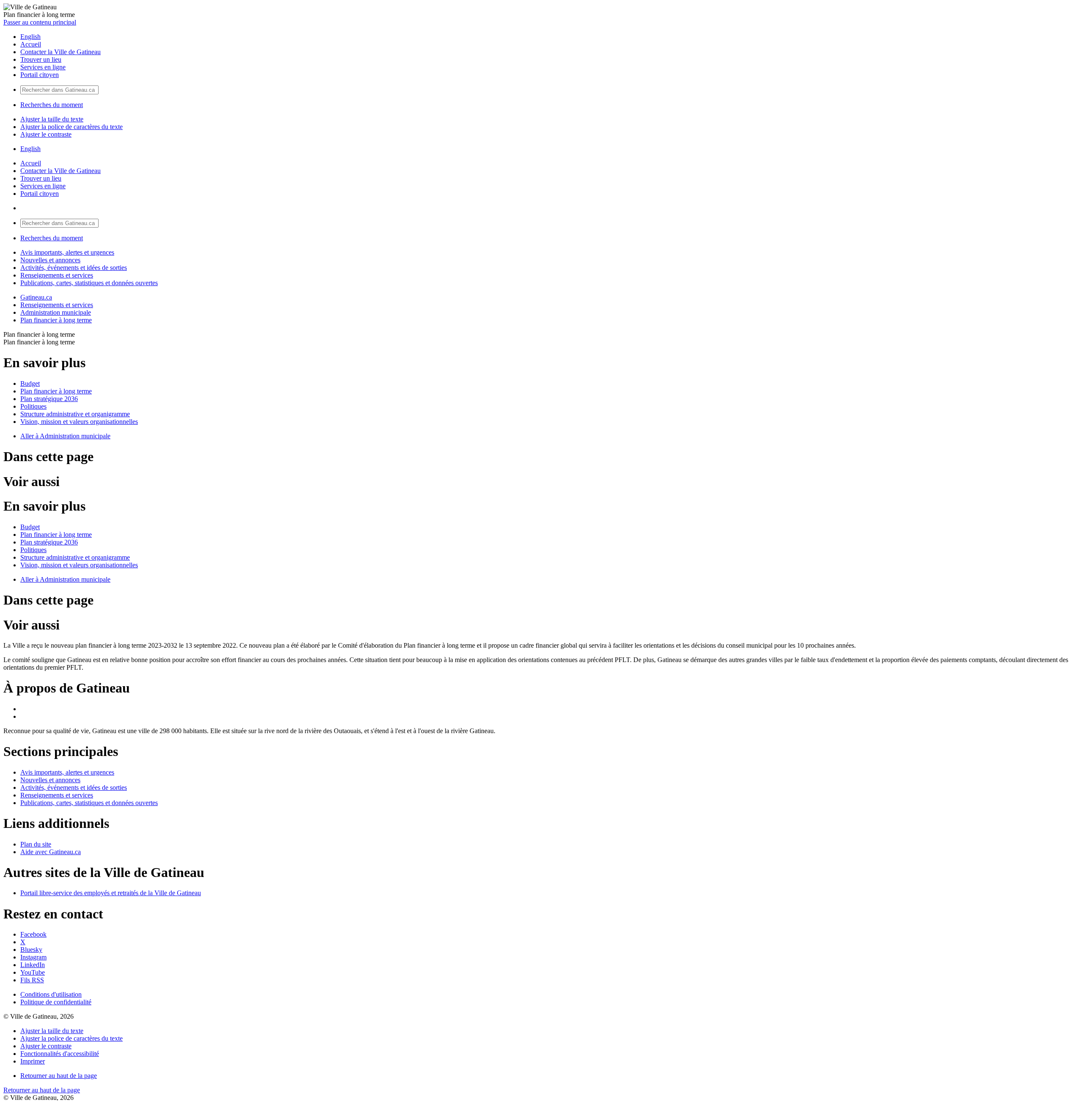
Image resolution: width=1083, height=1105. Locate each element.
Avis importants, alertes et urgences (67, 252)
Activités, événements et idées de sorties (73, 267)
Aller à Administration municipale (65, 436)
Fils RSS (32, 980)
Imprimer (32, 1061)
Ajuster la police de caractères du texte (71, 126)
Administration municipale (55, 312)
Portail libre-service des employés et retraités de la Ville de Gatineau (110, 892)
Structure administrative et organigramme (75, 414)
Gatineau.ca (36, 297)
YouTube (32, 972)
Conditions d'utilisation (51, 994)
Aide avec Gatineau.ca (50, 851)
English (30, 36)
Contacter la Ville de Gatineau (60, 51)
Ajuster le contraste (45, 134)
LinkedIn (32, 964)
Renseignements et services (56, 275)
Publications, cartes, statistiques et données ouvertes (89, 282)
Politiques (33, 406)
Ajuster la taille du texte (51, 119)
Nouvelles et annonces (50, 260)
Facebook (33, 934)
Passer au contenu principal (39, 22)
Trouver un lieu (40, 59)
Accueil (30, 44)
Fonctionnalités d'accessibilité (59, 1053)
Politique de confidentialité (55, 1002)
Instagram (33, 957)
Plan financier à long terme (56, 320)
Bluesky (31, 949)
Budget (30, 383)
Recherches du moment (51, 104)
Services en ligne (43, 67)
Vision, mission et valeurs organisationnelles (79, 421)
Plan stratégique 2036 (49, 398)
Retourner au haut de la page (58, 1075)
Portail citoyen (39, 74)
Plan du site (35, 844)
